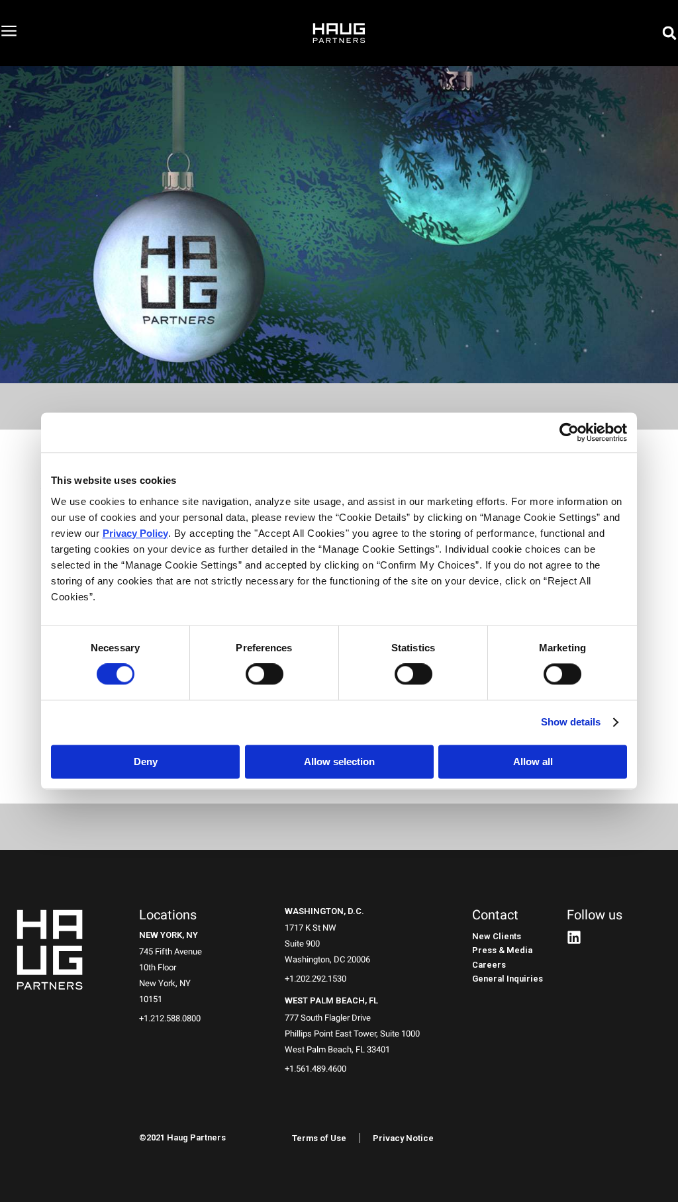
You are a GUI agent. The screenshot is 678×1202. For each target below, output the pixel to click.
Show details (571, 722)
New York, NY (168, 935)
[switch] (264, 674)
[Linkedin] (574, 937)
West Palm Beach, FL (331, 1000)
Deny (146, 762)
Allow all (533, 762)
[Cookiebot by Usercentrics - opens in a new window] (569, 432)
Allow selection (339, 762)
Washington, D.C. (324, 911)
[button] (669, 33)
